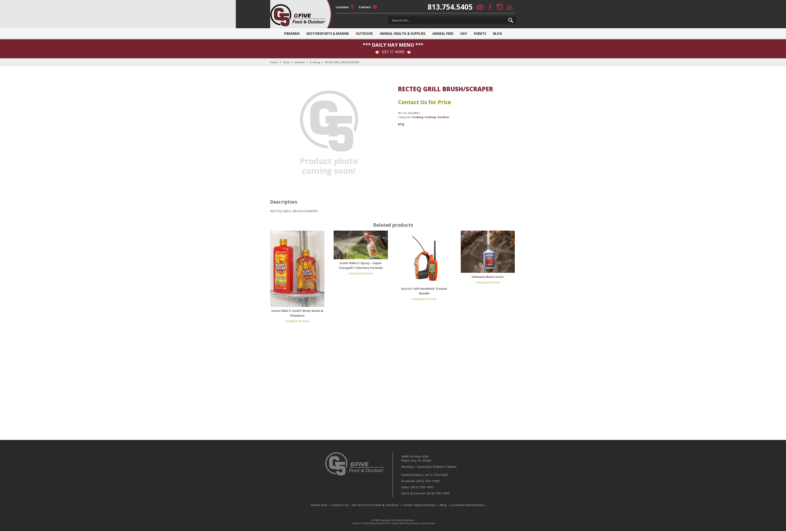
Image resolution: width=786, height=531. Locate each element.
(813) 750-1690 (438, 493)
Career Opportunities (419, 505)
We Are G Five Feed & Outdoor (375, 505)
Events (480, 33)
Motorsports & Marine (328, 33)
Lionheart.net (426, 523)
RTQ (401, 124)
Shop (286, 62)
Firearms (292, 33)
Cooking (315, 62)
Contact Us (339, 505)
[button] (511, 20)
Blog (497, 33)
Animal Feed (442, 33)
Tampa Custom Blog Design (367, 523)
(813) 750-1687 (422, 487)
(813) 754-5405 (436, 475)
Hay (463, 33)
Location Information (466, 505)
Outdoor (364, 33)
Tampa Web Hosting (402, 523)
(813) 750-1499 (427, 481)
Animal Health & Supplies (402, 33)
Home (274, 62)
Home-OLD (319, 505)
